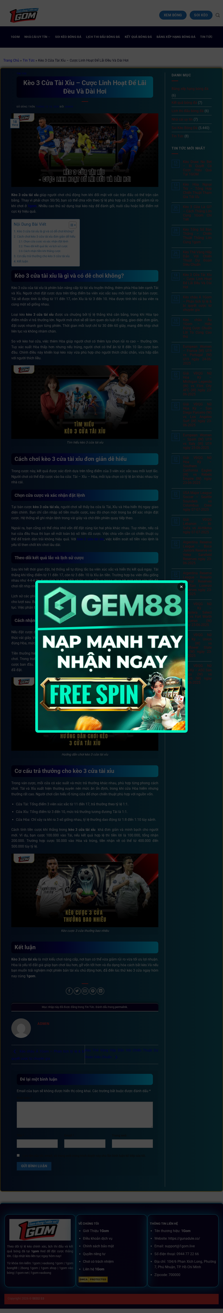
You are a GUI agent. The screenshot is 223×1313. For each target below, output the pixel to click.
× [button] (181, 586)
